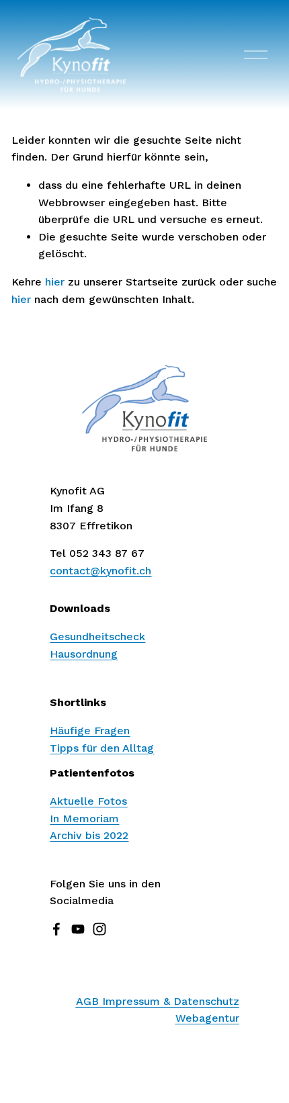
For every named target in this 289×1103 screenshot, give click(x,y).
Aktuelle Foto (88, 801)
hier (55, 281)
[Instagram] (99, 929)
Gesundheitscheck (97, 636)
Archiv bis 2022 (89, 835)
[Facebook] (56, 929)
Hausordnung (84, 654)
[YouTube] (78, 929)
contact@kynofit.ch (100, 570)
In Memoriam (84, 818)
